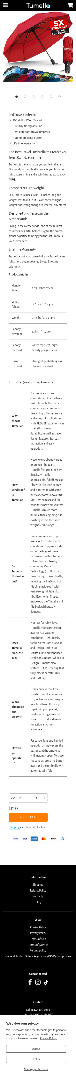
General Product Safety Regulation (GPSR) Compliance (38, 956)
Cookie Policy (38, 927)
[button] (16, 96)
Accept (36, 1048)
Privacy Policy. (48, 1038)
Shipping (14, 827)
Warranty (38, 896)
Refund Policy (38, 890)
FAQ (38, 902)
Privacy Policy (38, 933)
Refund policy (38, 950)
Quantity (16, 798)
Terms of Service (38, 944)
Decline (36, 1059)
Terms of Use (38, 938)
